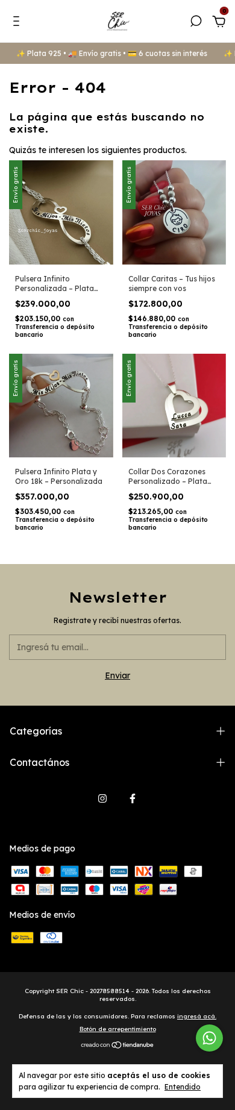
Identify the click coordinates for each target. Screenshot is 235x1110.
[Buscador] (195, 22)
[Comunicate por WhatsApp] (209, 1038)
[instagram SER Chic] (102, 798)
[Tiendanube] (117, 1046)
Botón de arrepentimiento (118, 1029)
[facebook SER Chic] (132, 798)
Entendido (182, 1086)
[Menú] (18, 22)
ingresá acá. (196, 1016)
